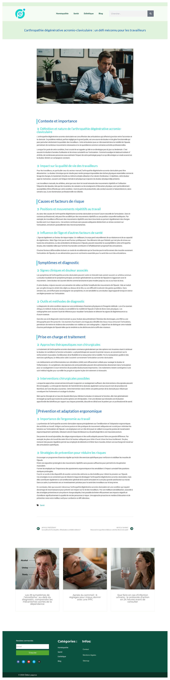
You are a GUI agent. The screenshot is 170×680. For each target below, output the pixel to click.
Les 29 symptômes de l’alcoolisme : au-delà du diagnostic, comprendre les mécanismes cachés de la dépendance (37, 599)
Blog (101, 13)
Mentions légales (89, 655)
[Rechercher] (150, 13)
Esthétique (89, 13)
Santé (76, 13)
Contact (86, 649)
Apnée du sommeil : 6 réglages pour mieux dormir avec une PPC (85, 597)
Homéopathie (62, 13)
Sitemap (86, 661)
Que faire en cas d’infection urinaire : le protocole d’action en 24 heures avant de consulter (132, 598)
